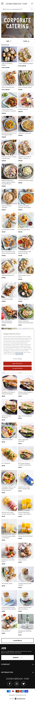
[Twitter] (23, 683)
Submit (16, 658)
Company (5, 664)
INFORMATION (7, 672)
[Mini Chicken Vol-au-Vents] (26, 266)
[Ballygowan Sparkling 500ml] (26, 622)
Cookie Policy (19, 354)
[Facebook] (9, 683)
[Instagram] (16, 683)
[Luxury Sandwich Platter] (26, 54)
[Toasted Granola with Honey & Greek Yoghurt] (9, 598)
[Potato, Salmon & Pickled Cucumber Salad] (26, 312)
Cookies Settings (17, 359)
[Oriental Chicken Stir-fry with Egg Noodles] (9, 124)
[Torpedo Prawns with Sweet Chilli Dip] (26, 242)
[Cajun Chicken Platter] (26, 78)
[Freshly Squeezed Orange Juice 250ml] (26, 503)
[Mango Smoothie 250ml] (26, 527)
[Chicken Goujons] (26, 290)
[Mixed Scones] (26, 551)
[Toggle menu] (2, 3)
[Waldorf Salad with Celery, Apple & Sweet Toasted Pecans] (9, 171)
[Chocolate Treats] (9, 574)
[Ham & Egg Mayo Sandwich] (26, 430)
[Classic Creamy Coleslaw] (9, 197)
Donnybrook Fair (21, 695)
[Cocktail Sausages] (9, 290)
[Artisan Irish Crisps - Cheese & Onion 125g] (9, 503)
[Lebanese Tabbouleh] (26, 124)
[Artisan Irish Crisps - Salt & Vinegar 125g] (26, 478)
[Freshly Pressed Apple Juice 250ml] (9, 527)
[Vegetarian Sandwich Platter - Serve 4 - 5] (26, 147)
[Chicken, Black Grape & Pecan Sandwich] (26, 383)
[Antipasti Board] (26, 100)
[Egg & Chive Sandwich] (26, 407)
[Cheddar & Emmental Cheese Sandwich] (9, 383)
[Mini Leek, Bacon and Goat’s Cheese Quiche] (9, 242)
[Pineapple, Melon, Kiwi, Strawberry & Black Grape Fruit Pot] (9, 478)
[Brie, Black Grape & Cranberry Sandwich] (26, 454)
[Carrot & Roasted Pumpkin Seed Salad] (26, 197)
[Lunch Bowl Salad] (9, 430)
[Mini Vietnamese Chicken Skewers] (9, 312)
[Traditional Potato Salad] (26, 171)
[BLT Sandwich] (9, 454)
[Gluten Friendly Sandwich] (9, 407)
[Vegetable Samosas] (9, 266)
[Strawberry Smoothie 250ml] (9, 551)
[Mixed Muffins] (9, 622)
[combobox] (17, 9)
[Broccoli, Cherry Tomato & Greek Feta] (9, 147)
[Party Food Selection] (9, 78)
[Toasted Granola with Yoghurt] (26, 574)
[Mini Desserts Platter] (9, 220)
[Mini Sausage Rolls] (26, 220)
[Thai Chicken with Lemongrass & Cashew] (9, 100)
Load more (17, 641)
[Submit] (32, 9)
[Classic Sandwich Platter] (9, 54)
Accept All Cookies (17, 368)
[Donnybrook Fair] (16, 4)
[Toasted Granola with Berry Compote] (26, 598)
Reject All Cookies (17, 363)
